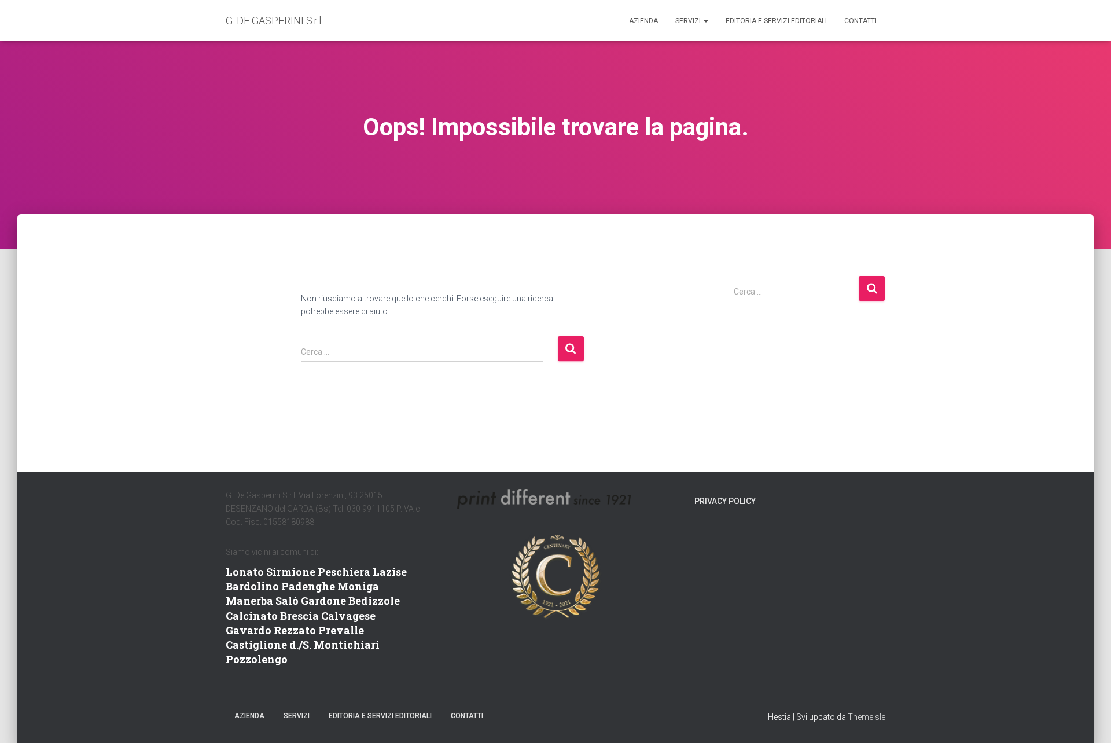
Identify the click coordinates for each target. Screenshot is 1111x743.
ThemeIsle (866, 717)
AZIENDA (643, 21)
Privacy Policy (725, 501)
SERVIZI (688, 21)
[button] (705, 21)
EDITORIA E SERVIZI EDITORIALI (776, 21)
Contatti (860, 21)
